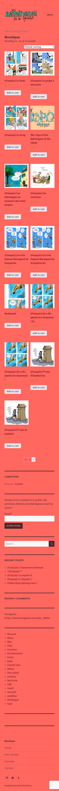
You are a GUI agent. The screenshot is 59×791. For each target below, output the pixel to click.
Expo (10, 661)
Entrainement (15, 653)
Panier (8, 748)
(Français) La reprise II (19, 575)
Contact (9, 768)
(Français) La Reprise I (19, 579)
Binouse (11, 634)
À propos (9, 761)
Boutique (16, 31)
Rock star (12, 680)
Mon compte (12, 754)
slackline (12, 696)
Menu (50, 15)
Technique (13, 699)
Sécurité (11, 692)
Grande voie (13, 665)
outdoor (11, 676)
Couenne (12, 649)
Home (8, 31)
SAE (9, 684)
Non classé (13, 672)
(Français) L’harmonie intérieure (25, 567)
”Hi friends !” (14, 571)
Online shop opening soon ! (22, 583)
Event (10, 657)
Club (9, 645)
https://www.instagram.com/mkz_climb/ (27, 618)
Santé (10, 688)
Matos (10, 668)
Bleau (10, 638)
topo (9, 703)
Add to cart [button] (13, 92)
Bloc (9, 641)
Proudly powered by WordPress (18, 786)
